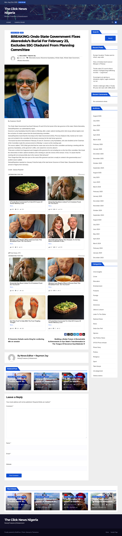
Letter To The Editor (99, 314)
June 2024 (96, 229)
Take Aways (97, 366)
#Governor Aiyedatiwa (48, 58)
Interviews (96, 305)
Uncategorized (98, 371)
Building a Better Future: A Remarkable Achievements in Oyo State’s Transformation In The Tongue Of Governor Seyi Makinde (66, 341)
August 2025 (97, 172)
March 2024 (97, 243)
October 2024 (97, 210)
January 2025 (97, 196)
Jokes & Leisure (98, 309)
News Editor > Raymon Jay (27, 55)
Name (8, 443)
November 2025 (98, 158)
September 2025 (98, 168)
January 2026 (97, 149)
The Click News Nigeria (21, 520)
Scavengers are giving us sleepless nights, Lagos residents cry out (104, 79)
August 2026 (97, 116)
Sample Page (20, 22)
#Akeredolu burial (34, 58)
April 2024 (96, 238)
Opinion (95, 333)
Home (8, 22)
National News (15, 32)
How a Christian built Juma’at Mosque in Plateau (46, 381)
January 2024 (97, 253)
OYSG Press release (100, 342)
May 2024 (96, 234)
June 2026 (96, 125)
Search (96, 32)
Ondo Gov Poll (98, 328)
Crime (95, 276)
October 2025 (97, 163)
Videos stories (97, 375)
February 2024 (98, 248)
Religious (96, 356)
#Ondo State (59, 58)
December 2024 (98, 201)
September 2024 (98, 215)
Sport (95, 361)
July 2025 (96, 177)
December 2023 (98, 257)
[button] (112, 22)
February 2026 (98, 144)
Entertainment (97, 286)
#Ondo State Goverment (71, 58)
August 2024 (97, 220)
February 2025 (98, 191)
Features (96, 290)
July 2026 (96, 120)
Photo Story (97, 347)
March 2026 (97, 139)
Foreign (95, 295)
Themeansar (35, 532)
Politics (24, 376)
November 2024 (98, 205)
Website (8, 464)
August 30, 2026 (14, 504)
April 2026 (96, 135)
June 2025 (96, 182)
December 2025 (98, 153)
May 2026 (96, 130)
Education (96, 281)
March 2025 (97, 187)
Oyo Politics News (99, 338)
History (95, 300)
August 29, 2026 (99, 504)
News (21, 32)
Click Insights (97, 272)
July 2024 (96, 224)
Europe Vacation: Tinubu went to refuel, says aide (17, 381)
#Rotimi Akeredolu (23, 60)
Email (8, 453)
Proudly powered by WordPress (12, 532)
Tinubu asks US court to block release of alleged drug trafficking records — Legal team (104, 70)
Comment (9, 406)
